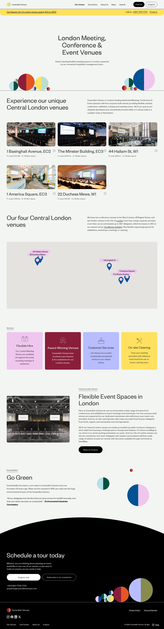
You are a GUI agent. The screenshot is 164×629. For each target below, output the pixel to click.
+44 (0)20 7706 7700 (17, 585)
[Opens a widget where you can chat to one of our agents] (155, 625)
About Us (36, 624)
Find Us (139, 4)
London (119, 220)
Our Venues (11, 624)
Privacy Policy (134, 610)
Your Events (24, 624)
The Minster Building (113, 226)
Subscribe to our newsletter (59, 577)
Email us (153, 11)
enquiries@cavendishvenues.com (22, 588)
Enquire (151, 4)
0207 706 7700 (140, 11)
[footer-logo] (68, 610)
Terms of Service (150, 610)
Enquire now (23, 577)
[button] (121, 278)
